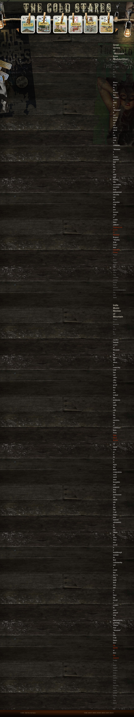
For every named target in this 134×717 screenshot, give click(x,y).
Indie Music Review (115, 437)
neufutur (115, 280)
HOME (85, 712)
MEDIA (103, 712)
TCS (114, 77)
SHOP (107, 712)
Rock (114, 285)
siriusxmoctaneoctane (119, 290)
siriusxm (115, 287)
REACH (112, 712)
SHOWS (99, 712)
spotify (115, 695)
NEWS (94, 712)
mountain (115, 277)
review (115, 282)
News (114, 260)
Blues (114, 265)
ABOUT (90, 712)
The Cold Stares (115, 294)
